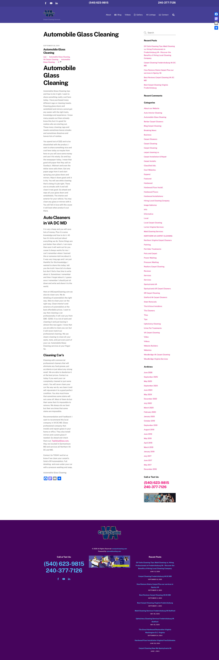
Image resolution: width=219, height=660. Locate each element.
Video (146, 337)
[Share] (216, 28)
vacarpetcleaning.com (119, 549)
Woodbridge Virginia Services (156, 359)
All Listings (151, 15)
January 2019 (149, 452)
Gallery (139, 15)
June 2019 (148, 434)
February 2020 (150, 412)
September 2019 (150, 425)
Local (146, 218)
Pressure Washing (151, 262)
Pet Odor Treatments (152, 249)
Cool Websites (150, 170)
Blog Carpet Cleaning (152, 126)
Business (147, 135)
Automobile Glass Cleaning (59, 57)
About (108, 15)
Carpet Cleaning (150, 144)
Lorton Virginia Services (154, 227)
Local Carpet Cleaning (153, 223)
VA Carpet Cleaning (50, 59)
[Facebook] (216, 14)
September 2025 (151, 377)
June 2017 (148, 460)
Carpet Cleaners (150, 139)
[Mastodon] (216, 18)
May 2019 (147, 438)
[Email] (216, 23)
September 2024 (151, 386)
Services (147, 275)
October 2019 (149, 421)
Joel (44, 57)
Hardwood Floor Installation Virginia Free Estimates (155, 640)
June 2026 (148, 372)
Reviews (147, 271)
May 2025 (148, 381)
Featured (147, 179)
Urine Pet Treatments (153, 328)
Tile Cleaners (149, 311)
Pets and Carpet (150, 253)
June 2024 (148, 390)
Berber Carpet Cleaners (153, 122)
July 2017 (147, 456)
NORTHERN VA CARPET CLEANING (158, 236)
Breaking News (150, 130)
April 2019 (148, 443)
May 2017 (147, 465)
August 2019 (149, 430)
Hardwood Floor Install (153, 187)
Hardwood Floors (151, 192)
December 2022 (150, 399)
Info (145, 209)
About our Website (151, 108)
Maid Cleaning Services (153, 231)
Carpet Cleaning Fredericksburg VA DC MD (155, 576)
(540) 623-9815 (98, 2)
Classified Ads (150, 166)
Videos (128, 15)
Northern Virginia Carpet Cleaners (158, 240)
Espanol (147, 174)
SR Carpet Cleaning (152, 293)
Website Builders (151, 346)
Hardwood (148, 183)
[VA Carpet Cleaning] (49, 15)
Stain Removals (150, 302)
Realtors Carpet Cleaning (154, 267)
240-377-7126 (167, 2)
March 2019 (148, 447)
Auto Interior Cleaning (153, 113)
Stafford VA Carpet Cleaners (155, 297)
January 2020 (149, 416)
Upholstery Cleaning (152, 324)
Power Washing (150, 258)
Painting (147, 245)
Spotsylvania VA (150, 284)
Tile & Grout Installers (153, 306)
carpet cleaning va (151, 152)
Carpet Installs (150, 161)
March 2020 (149, 408)
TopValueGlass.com (60, 441)
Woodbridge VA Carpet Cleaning (157, 355)
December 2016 (150, 469)
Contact (164, 15)
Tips (145, 319)
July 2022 (148, 403)
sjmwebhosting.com (114, 551)
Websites (147, 350)
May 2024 (148, 394)
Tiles (146, 315)
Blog (119, 15)
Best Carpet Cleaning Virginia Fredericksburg (155, 603)
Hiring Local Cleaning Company (156, 201)
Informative (148, 214)
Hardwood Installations (153, 196)
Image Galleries (150, 205)
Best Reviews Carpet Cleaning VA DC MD (155, 595)
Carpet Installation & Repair (155, 157)
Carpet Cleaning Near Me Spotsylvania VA (155, 648)
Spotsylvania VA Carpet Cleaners (157, 289)
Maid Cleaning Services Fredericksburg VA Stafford (155, 611)
